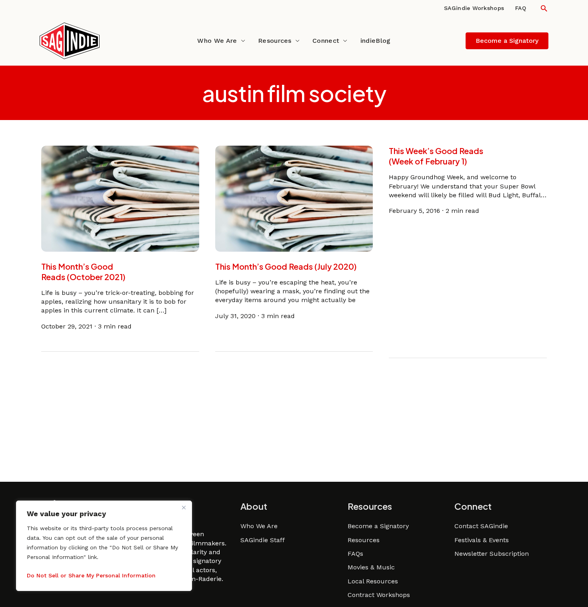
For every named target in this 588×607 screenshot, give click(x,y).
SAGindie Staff (262, 540)
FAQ (520, 8)
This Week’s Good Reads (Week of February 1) (436, 156)
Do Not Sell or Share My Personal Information (91, 575)
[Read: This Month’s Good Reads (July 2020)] (294, 198)
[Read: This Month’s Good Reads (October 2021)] (120, 198)
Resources (275, 40)
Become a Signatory (378, 526)
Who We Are (217, 40)
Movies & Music (371, 567)
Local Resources (373, 581)
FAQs (355, 553)
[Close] (183, 507)
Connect (325, 40)
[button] (544, 8)
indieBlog (375, 40)
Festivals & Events (481, 540)
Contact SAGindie (481, 526)
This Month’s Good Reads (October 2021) (83, 271)
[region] (104, 546)
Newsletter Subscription (491, 553)
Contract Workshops (379, 595)
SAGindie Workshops (474, 8)
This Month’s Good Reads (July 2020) (286, 266)
